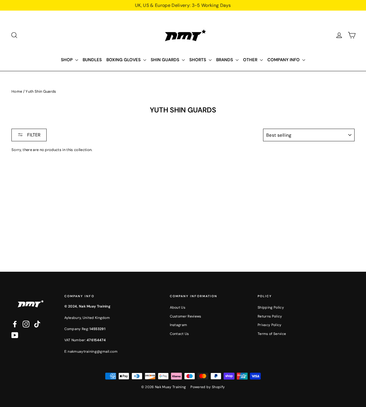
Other (250, 60)
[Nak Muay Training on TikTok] (37, 324)
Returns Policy (270, 316)
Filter (33, 135)
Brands (225, 60)
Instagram (178, 325)
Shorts (198, 60)
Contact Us (179, 333)
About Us (178, 307)
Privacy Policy (270, 325)
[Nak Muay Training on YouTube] (14, 335)
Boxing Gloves (124, 60)
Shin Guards (165, 60)
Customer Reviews (185, 316)
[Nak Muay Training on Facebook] (14, 324)
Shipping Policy (271, 307)
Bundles (92, 60)
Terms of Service (272, 333)
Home (16, 91)
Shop (67, 60)
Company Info (284, 60)
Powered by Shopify (207, 387)
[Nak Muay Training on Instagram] (26, 324)
